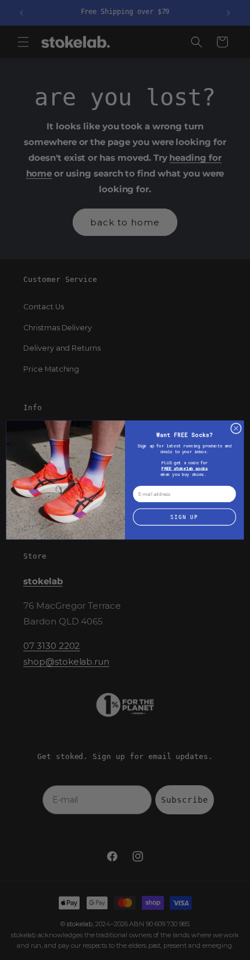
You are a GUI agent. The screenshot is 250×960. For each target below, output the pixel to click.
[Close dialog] (236, 428)
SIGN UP (184, 517)
